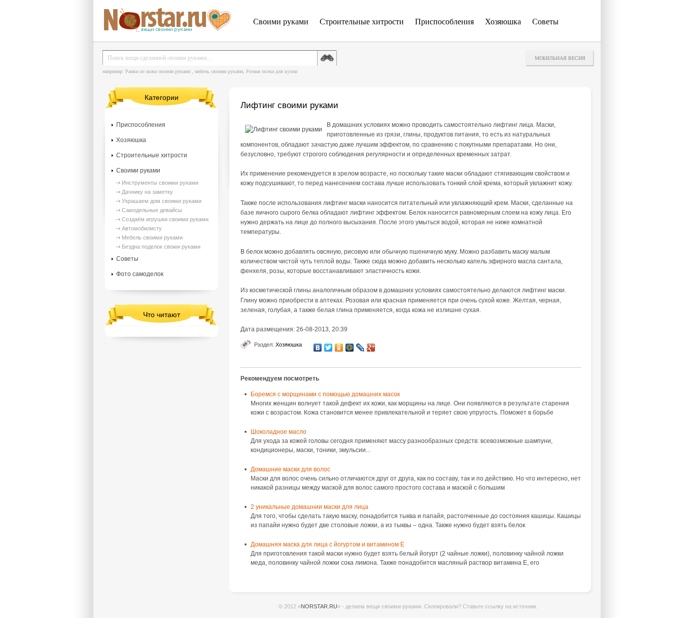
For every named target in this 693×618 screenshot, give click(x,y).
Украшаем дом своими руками (161, 201)
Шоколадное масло (278, 431)
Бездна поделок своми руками (161, 247)
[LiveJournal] (360, 347)
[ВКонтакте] (318, 347)
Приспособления (444, 21)
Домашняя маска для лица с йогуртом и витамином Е (327, 544)
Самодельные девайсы (152, 210)
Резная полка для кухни (271, 71)
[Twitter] (328, 347)
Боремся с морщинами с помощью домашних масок (325, 394)
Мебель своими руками (152, 237)
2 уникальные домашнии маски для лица (309, 506)
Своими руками (280, 21)
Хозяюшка (503, 21)
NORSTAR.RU (319, 606)
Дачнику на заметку (147, 192)
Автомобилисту (142, 228)
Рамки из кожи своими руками (157, 71)
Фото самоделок (139, 274)
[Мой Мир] (349, 347)
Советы (545, 21)
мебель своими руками (219, 71)
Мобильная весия (560, 58)
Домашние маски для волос (290, 469)
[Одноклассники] (339, 347)
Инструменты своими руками (160, 183)
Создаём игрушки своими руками (165, 219)
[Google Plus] (371, 347)
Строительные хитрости (362, 21)
